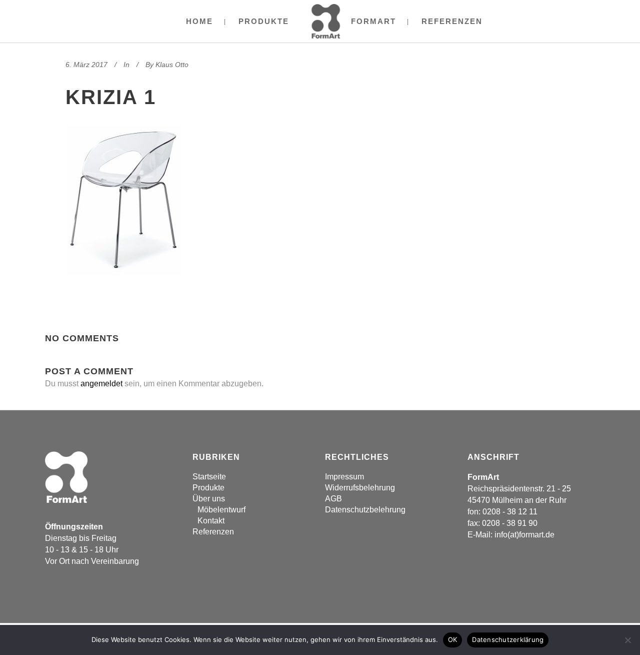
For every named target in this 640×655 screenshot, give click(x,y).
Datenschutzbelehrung (365, 509)
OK (453, 639)
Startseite (209, 476)
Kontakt (211, 520)
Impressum (344, 476)
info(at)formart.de (524, 534)
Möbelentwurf (222, 509)
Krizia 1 (111, 97)
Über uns (208, 498)
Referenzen (213, 531)
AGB (333, 498)
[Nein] (627, 640)
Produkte (208, 487)
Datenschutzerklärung (508, 639)
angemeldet (101, 383)
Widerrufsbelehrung (360, 487)
